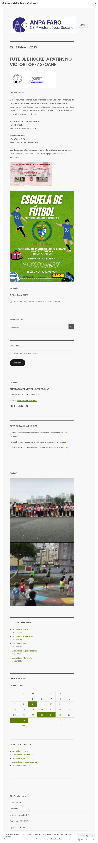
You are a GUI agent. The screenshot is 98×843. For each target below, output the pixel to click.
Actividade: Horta (20, 629)
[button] (42, 510)
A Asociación (15, 802)
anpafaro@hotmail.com (27, 400)
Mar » (61, 725)
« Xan (22, 725)
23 (42, 715)
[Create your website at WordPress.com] (49, 3)
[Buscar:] (39, 327)
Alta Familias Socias (18, 796)
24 (51, 715)
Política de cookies (56, 839)
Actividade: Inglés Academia (24, 650)
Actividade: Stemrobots (22, 636)
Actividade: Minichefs (22, 658)
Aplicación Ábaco (17, 827)
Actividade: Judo (19, 643)
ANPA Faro (18, 302)
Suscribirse (17, 362)
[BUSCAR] (71, 326)
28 (23, 720)
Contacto (14, 808)
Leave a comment (53, 302)
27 (14, 720)
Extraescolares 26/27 (19, 815)
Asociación (40, 302)
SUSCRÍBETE (16, 345)
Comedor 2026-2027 (19, 821)
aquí (64, 442)
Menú (83, 25)
